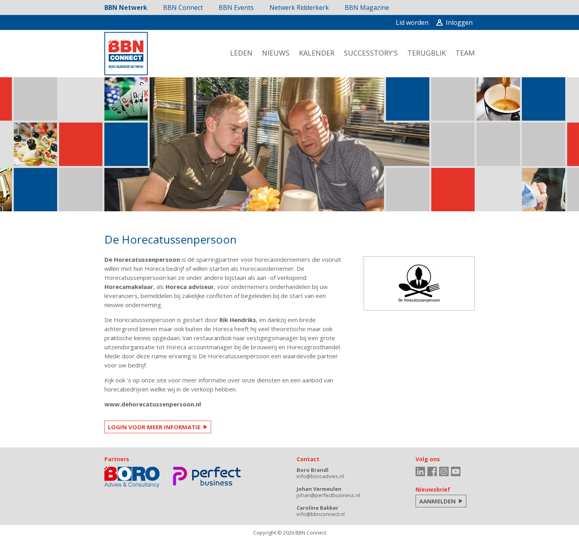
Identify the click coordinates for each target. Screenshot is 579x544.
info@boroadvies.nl (320, 476)
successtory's (371, 53)
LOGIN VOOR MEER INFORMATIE (154, 427)
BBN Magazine (367, 7)
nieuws (276, 53)
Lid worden (412, 22)
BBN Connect (183, 7)
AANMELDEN (437, 501)
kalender (316, 53)
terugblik (426, 53)
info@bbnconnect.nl (321, 514)
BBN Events (236, 7)
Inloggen (459, 22)
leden (241, 53)
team (465, 53)
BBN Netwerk (125, 7)
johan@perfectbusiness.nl (328, 495)
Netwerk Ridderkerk (299, 7)
